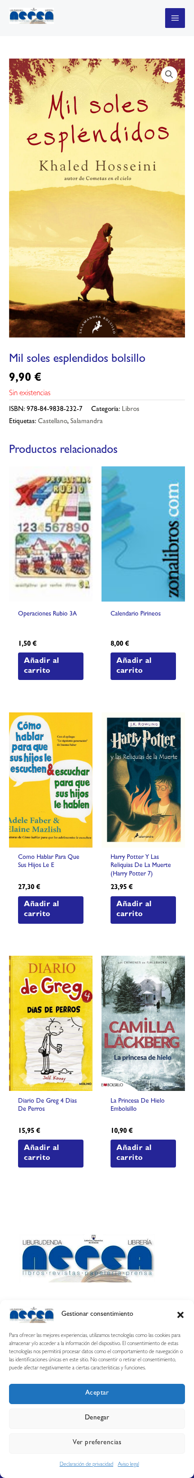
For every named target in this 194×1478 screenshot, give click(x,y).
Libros (130, 409)
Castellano (52, 422)
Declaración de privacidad (86, 1465)
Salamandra (86, 422)
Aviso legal (128, 1465)
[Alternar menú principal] (175, 18)
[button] (180, 1314)
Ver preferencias (97, 1443)
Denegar (97, 1418)
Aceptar (97, 1393)
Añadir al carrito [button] (42, 666)
